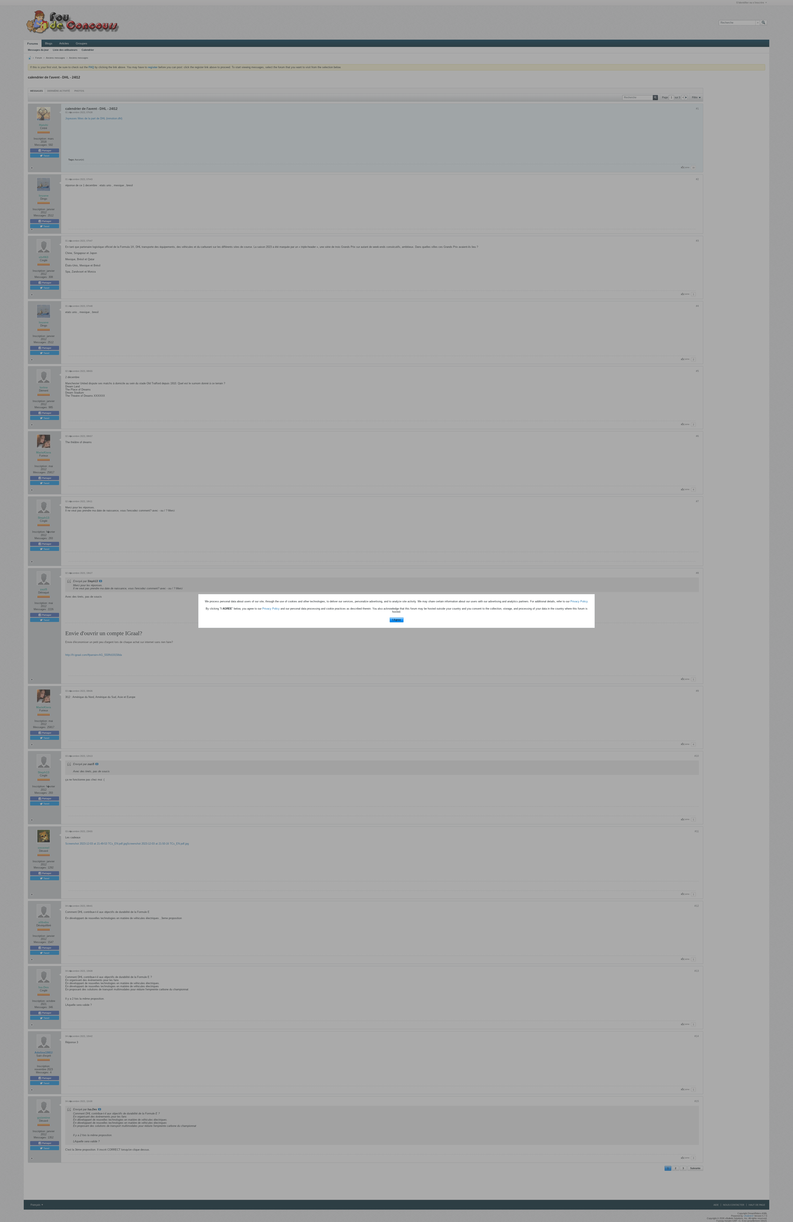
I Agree (396, 619)
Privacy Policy (579, 601)
